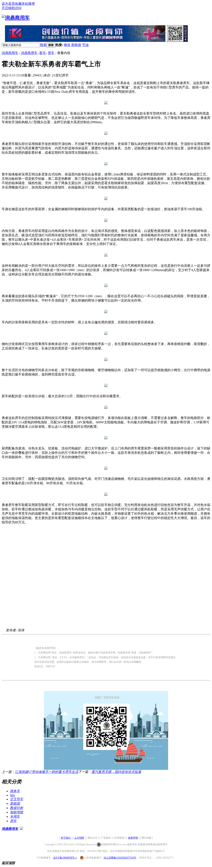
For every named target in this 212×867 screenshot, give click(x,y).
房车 (51, 53)
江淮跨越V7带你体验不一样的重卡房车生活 (46, 772)
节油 (85, 45)
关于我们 (66, 837)
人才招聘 (79, 837)
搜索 (43, 45)
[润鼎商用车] (16, 18)
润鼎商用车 (10, 53)
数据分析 (16, 808)
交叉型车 (16, 799)
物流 (67, 45)
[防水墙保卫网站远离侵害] (21, 829)
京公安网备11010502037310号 (120, 857)
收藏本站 (21, 3)
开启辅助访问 (12, 8)
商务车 (15, 791)
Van (12, 795)
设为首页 (8, 3)
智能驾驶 (16, 812)
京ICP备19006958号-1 (65, 857)
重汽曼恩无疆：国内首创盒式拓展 (116, 772)
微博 (31, 3)
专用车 (15, 816)
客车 (42, 53)
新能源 (76, 45)
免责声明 (133, 837)
